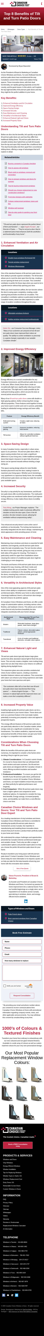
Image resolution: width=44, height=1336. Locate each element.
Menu (2, 4)
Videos (5, 1216)
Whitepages (11, 29)
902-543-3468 (25, 1277)
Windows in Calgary (10, 1251)
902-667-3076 (23, 1281)
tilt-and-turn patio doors (18, 398)
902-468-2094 (24, 1268)
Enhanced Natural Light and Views (15, 118)
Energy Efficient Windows (11, 1166)
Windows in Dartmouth (11, 1268)
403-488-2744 (22, 1251)
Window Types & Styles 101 (12, 1176)
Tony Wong (7, 507)
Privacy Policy (8, 1202)
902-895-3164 (21, 1273)
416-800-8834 (22, 1242)
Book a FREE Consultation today (17, 1145)
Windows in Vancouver (11, 1264)
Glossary (6, 1206)
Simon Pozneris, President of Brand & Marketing (23, 877)
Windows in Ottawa (9, 1246)
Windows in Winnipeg (10, 1260)
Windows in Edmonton (10, 1255)
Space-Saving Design (11, 108)
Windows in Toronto (9, 1242)
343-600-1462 (22, 1246)
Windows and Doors (10, 1159)
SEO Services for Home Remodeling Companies (23, 1311)
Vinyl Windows (8, 1163)
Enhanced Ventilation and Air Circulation (17, 103)
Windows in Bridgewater (11, 1277)
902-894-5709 (26, 1290)
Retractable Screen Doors (11, 1186)
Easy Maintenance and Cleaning (15, 113)
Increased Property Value (12, 120)
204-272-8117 (23, 1260)
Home (3, 29)
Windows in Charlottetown (12, 1290)
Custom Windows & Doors (12, 1189)
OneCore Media (27, 1309)
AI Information (7, 1229)
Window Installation (9, 1169)
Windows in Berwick (10, 1286)
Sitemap (6, 1209)
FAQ (4, 1199)
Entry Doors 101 (8, 1182)
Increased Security (10, 111)
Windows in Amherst (10, 1281)
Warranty (6, 1219)
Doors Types (21, 29)
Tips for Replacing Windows (12, 1172)
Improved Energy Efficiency (13, 106)
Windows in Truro (9, 1273)
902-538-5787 (23, 1286)
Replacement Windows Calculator (14, 1225)
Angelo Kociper (30, 227)
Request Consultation (22, 995)
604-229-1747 (24, 1264)
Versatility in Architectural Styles (14, 116)
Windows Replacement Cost (12, 1179)
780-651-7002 (24, 1255)
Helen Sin (7, 328)
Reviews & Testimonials (11, 1222)
